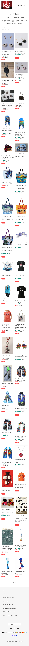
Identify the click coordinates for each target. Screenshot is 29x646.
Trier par (3, 27)
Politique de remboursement (9, 608)
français (11, 624)
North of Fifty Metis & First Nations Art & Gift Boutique (16, 640)
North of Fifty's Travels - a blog (10, 615)
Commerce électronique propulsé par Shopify (14, 641)
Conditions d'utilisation (8, 604)
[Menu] (26, 5)
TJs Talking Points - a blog (9, 612)
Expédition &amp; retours (8, 597)
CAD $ (17, 624)
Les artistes (5, 601)
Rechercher (5, 594)
